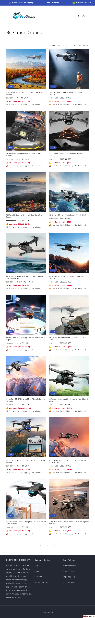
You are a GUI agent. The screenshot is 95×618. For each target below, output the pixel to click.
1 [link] (34, 545)
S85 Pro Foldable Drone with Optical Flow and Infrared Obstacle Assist (26, 523)
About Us (38, 571)
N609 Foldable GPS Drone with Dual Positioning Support (23, 155)
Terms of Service (69, 565)
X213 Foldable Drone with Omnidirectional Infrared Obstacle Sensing (24, 277)
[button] (5, 15)
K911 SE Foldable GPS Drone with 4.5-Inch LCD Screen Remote (25, 461)
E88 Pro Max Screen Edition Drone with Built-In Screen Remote (26, 93)
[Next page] (61, 545)
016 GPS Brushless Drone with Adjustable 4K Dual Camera (66, 339)
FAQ (36, 565)
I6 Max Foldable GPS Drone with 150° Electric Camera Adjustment (25, 400)
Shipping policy (69, 577)
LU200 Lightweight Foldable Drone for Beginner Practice (66, 93)
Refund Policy (68, 582)
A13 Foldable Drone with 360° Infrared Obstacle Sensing (66, 155)
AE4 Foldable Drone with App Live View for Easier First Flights (25, 339)
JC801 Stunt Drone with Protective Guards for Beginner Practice (69, 523)
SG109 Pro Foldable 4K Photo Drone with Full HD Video (68, 215)
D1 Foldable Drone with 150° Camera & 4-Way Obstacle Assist (69, 400)
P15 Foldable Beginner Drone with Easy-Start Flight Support (24, 216)
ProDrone (50, 612)
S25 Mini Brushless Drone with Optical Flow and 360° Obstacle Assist (68, 461)
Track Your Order (41, 582)
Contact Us (39, 577)
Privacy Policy (68, 571)
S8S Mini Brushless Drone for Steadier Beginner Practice (66, 277)
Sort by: (53, 45)
